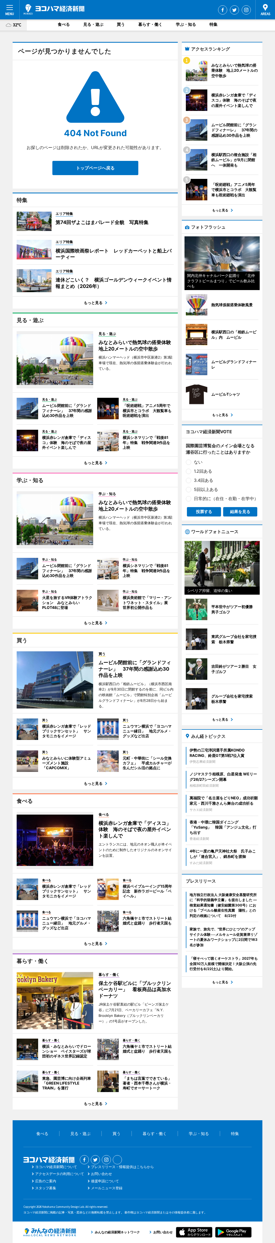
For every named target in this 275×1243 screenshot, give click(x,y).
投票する (204, 511)
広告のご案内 (45, 1181)
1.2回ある (203, 471)
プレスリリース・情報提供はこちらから (122, 1167)
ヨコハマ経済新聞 (54, 9)
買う (121, 24)
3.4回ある (203, 480)
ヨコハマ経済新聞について (56, 1167)
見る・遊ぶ (93, 24)
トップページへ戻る (95, 168)
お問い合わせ (101, 1174)
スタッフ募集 (45, 1188)
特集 (213, 24)
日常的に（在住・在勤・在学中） (226, 498)
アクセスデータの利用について (59, 1174)
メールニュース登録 (106, 1188)
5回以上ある (206, 489)
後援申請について (105, 1181)
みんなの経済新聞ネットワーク (49, 1232)
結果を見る (240, 511)
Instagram (246, 10)
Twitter (234, 10)
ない (198, 462)
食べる (64, 24)
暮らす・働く (150, 24)
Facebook (222, 10)
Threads (117, 1159)
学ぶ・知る (186, 24)
